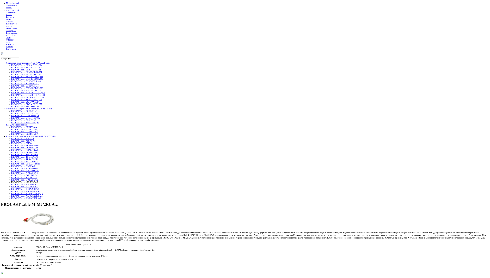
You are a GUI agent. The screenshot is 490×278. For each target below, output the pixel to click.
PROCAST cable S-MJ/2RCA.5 (24, 187)
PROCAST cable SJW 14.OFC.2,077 (26, 104)
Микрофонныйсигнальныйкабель (12, 5)
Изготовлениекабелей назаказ (12, 35)
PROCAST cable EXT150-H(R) (24, 129)
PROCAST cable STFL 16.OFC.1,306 (27, 88)
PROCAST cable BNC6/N (22, 143)
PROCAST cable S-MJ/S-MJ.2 (24, 177)
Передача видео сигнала (16, 125)
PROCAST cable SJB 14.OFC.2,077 (26, 106)
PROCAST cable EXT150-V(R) (24, 134)
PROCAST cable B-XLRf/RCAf (24, 175)
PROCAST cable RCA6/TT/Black (25, 145)
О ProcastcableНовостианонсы (10, 43)
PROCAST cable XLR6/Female (24, 168)
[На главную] (10, 57)
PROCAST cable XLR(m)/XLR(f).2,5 (27, 196)
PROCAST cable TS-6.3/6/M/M (24, 157)
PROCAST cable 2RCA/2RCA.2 (25, 189)
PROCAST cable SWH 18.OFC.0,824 (27, 77)
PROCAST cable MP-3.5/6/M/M (24, 155)
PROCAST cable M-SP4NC (23, 141)
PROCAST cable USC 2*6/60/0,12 (25, 118)
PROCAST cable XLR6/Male (23, 166)
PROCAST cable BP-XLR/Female (25, 164)
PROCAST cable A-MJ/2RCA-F (24, 173)
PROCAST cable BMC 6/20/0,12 (25, 120)
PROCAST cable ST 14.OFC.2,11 (25, 83)
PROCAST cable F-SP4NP (22, 138)
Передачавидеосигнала (10, 19)
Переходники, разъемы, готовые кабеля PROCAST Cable (31, 136)
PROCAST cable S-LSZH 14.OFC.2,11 (27, 97)
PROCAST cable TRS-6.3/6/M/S (24, 159)
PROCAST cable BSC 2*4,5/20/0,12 (26, 113)
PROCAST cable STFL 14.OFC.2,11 (26, 90)
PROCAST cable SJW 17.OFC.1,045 (26, 99)
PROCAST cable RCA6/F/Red (24, 152)
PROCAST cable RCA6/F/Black (24, 150)
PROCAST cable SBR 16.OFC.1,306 (26, 67)
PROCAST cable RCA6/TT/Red (24, 148)
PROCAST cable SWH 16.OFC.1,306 (27, 79)
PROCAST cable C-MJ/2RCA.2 (24, 180)
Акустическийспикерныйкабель (12, 12)
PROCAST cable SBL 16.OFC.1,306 (26, 74)
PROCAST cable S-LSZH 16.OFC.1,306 (28, 95)
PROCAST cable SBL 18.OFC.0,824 (26, 72)
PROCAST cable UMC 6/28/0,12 (25, 116)
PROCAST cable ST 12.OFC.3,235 (26, 86)
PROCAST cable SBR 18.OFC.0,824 (26, 65)
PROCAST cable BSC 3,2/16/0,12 (25, 111)
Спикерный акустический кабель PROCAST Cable (28, 63)
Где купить (11, 49)
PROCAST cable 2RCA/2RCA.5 (25, 191)
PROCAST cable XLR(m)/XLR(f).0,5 (27, 194)
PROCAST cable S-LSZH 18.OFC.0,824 (28, 93)
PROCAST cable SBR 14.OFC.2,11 (26, 70)
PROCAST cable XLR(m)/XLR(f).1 (26, 198)
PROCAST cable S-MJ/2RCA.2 (24, 184)
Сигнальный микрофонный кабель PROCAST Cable (29, 109)
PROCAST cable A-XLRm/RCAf (25, 171)
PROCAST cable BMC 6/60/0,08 (25, 122)
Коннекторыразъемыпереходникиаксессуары (11, 27)
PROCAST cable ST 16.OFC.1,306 (26, 81)
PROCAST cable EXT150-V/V (24, 127)
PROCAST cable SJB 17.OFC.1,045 (26, 102)
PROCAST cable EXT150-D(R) (24, 132)
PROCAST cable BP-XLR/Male (24, 161)
